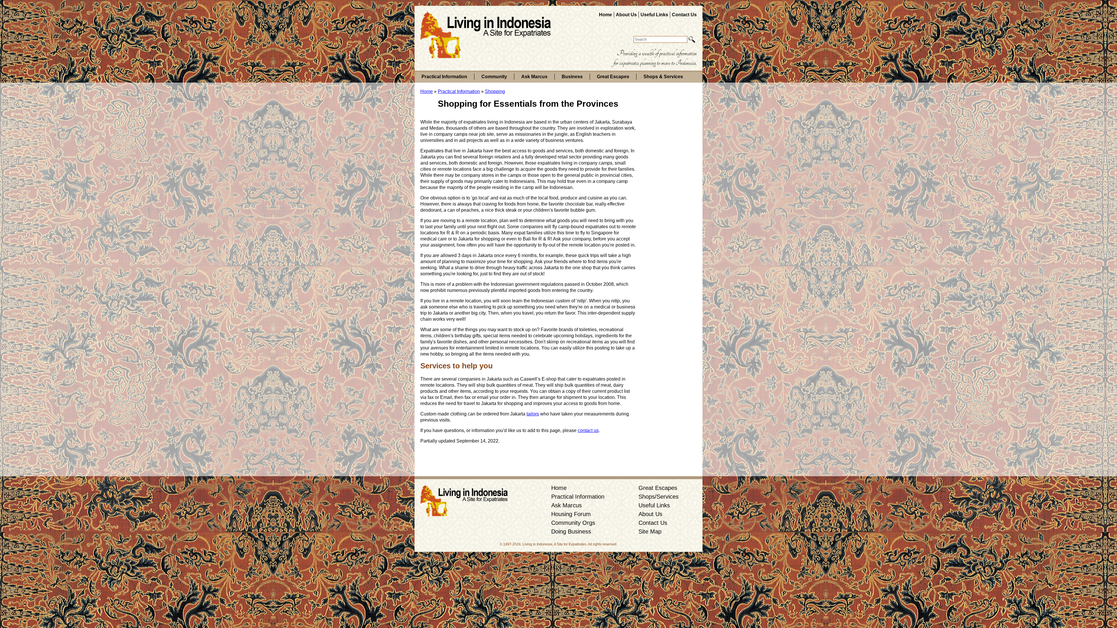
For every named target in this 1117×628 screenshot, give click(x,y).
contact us (588, 430)
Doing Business (571, 531)
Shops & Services (663, 76)
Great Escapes (613, 76)
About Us (626, 14)
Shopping (495, 91)
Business (572, 76)
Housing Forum (571, 514)
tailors (533, 413)
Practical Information (444, 76)
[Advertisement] (658, 187)
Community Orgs (573, 523)
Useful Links (654, 14)
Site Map (649, 531)
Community (494, 76)
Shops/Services (658, 496)
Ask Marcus (534, 76)
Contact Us (684, 14)
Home (605, 14)
